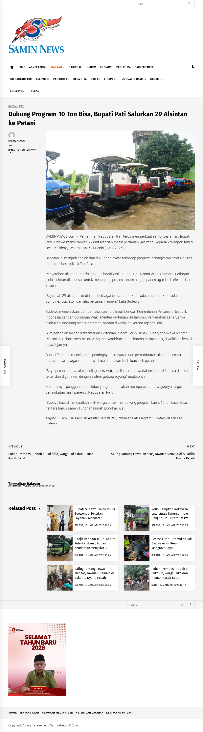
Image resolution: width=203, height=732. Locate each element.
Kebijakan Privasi (119, 712)
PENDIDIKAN (61, 79)
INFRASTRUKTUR (21, 79)
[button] (193, 67)
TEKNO (35, 91)
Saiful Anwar (16, 140)
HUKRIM (91, 67)
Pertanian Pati (128, 418)
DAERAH (56, 67)
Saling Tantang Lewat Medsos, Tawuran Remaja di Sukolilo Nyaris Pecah (94, 573)
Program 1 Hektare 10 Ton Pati (161, 418)
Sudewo (51, 423)
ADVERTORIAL (38, 67)
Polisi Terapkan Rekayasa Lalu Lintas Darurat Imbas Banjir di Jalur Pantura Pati (170, 513)
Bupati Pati (108, 418)
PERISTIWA (123, 67)
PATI (21, 106)
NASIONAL (75, 67)
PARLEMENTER (144, 67)
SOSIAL (95, 79)
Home (13, 712)
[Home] (12, 67)
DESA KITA (80, 79)
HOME (21, 67)
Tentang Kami (29, 712)
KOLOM (155, 79)
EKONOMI (106, 67)
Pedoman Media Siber (57, 712)
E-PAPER (109, 79)
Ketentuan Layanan (89, 712)
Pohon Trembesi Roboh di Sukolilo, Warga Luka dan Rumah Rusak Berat (170, 573)
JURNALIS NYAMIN (134, 79)
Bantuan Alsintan (87, 418)
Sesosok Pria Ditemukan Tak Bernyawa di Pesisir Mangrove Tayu (171, 543)
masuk (27, 485)
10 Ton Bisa (65, 418)
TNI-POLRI (42, 79)
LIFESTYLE (17, 91)
